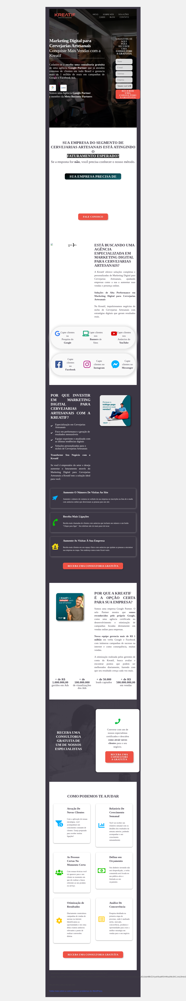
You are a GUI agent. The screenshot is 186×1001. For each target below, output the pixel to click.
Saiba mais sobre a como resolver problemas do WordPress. (76, 991)
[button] (93, 176)
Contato (124, 17)
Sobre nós (108, 14)
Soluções (123, 14)
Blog (112, 17)
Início (95, 14)
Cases (102, 17)
